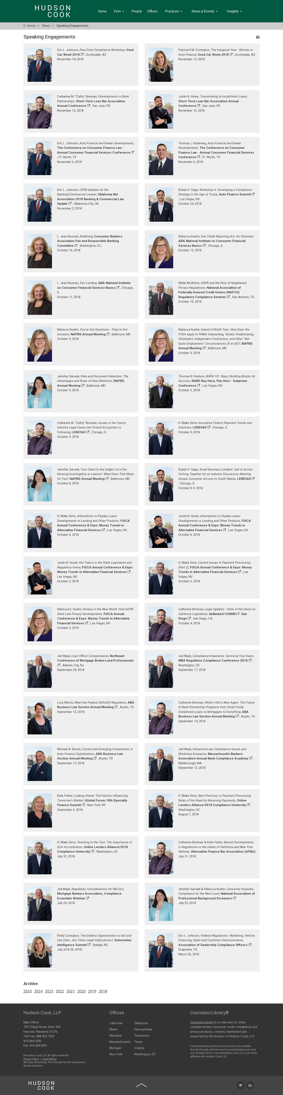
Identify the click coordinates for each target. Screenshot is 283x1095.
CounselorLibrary (201, 1022)
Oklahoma (141, 1023)
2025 (27, 991)
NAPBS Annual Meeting (88, 334)
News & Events (203, 11)
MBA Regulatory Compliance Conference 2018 (213, 660)
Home (102, 11)
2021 (71, 991)
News (46, 26)
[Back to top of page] (141, 1085)
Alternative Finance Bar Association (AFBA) (223, 851)
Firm (117, 11)
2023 (49, 991)
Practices (172, 11)
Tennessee (141, 1035)
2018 (103, 991)
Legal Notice (49, 1059)
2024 (38, 991)
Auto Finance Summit (235, 194)
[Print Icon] (258, 37)
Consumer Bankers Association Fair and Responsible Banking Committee (89, 241)
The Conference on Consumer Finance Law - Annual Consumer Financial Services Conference (216, 152)
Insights (232, 11)
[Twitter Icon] (240, 1085)
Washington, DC (145, 1054)
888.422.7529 (45, 1036)
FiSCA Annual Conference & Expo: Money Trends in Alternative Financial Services (93, 525)
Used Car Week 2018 (213, 55)
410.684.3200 (32, 1041)
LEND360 (78, 432)
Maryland (115, 1035)
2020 (81, 991)
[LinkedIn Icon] (250, 1085)
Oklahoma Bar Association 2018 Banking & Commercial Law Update (90, 199)
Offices (152, 11)
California (115, 1023)
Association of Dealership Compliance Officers (212, 945)
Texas (138, 1042)
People (136, 11)
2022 (60, 991)
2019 (92, 991)
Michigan (115, 1048)
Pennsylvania (143, 1029)
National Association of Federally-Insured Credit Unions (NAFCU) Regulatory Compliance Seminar (209, 292)
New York (115, 1054)
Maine (113, 1029)
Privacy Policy (31, 1059)
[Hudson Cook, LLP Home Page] (41, 1085)
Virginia (139, 1048)
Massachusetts (120, 1042)
